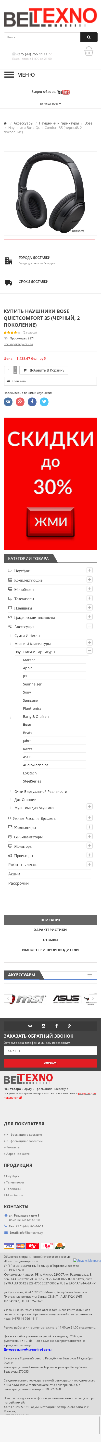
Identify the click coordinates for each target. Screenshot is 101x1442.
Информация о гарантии (24, 1141)
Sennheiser (33, 684)
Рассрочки (18, 883)
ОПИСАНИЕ (50, 920)
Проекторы (22, 855)
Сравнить (18, 381)
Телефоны (13, 1189)
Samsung (31, 700)
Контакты (13, 1147)
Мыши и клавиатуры (33, 643)
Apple (28, 668)
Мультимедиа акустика (34, 807)
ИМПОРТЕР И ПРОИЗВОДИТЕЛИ (50, 949)
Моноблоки (23, 589)
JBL (26, 676)
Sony (27, 692)
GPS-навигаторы (27, 837)
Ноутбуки (21, 570)
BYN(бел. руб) (49, 103)
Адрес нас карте (18, 1154)
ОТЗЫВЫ (50, 939)
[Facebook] (32, 402)
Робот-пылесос (22, 864)
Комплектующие (27, 580)
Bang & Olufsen (36, 716)
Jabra (28, 740)
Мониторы (22, 846)
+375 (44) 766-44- (28, 1226)
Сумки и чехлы (27, 635)
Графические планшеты (33, 617)
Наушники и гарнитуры (59, 123)
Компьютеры (24, 827)
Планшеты (22, 608)
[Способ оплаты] (25, 1246)
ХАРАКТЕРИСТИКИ (50, 929)
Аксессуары (23, 123)
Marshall (31, 660)
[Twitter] (8, 402)
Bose (88, 123)
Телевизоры (23, 598)
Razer (28, 748)
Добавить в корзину (46, 370)
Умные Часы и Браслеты (33, 818)
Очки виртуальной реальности (41, 791)
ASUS (28, 757)
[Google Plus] (20, 402)
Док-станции (26, 799)
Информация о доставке (24, 1134)
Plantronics (32, 708)
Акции (14, 874)
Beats (28, 732)
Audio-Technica (36, 765)
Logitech (30, 773)
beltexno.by (31, 1233)
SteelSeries (32, 781)
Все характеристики (18, 344)
